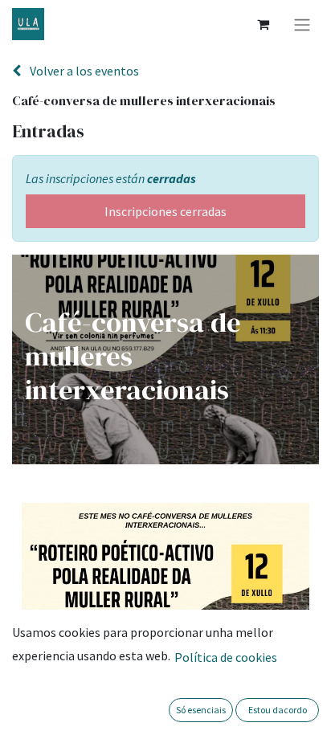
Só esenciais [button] (201, 710)
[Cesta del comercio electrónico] (263, 24)
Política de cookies (225, 657)
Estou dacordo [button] (277, 710)
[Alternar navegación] (302, 24)
